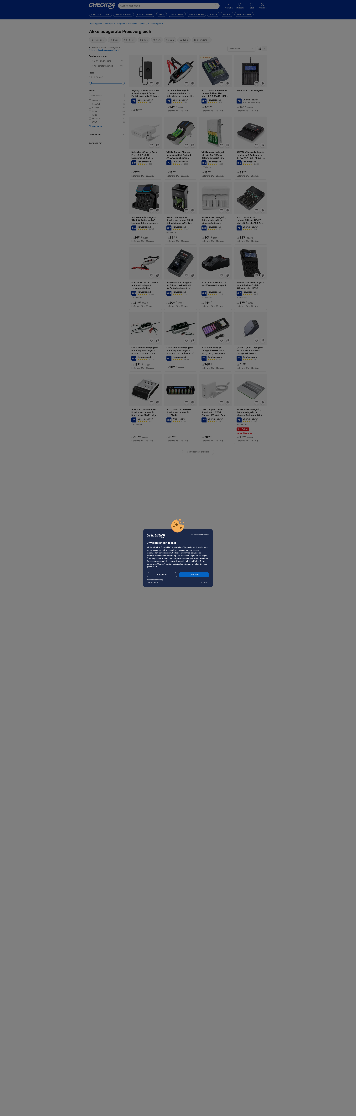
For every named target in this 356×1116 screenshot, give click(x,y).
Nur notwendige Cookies (200, 535)
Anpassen (162, 574)
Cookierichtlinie (152, 582)
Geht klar (194, 574)
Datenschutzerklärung (155, 580)
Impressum (205, 582)
